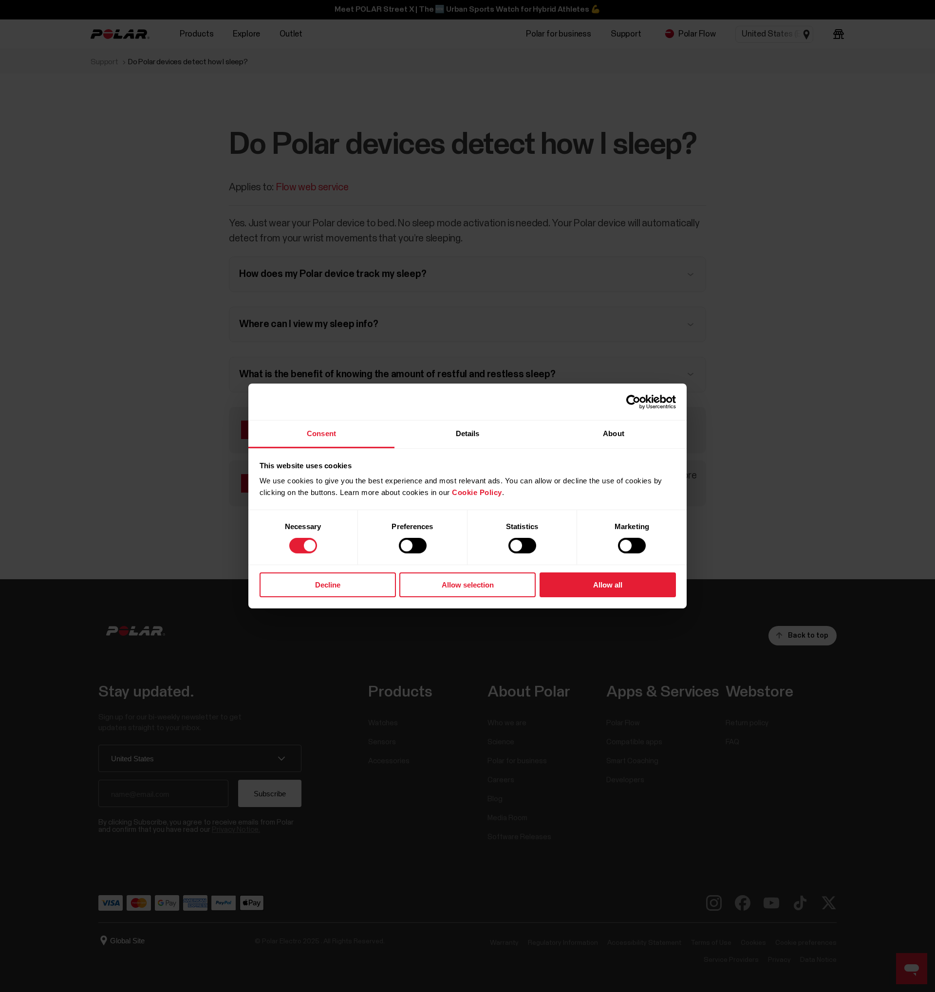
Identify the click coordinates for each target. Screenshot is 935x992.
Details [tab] (468, 433)
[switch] (413, 545)
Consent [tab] (321, 433)
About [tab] (613, 433)
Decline (327, 585)
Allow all (607, 585)
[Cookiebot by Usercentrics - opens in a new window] (633, 401)
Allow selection (468, 585)
